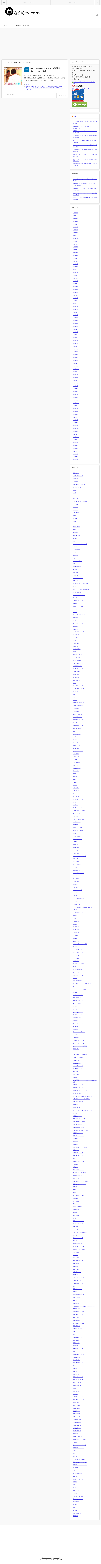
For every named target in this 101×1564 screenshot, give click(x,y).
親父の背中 (75, 1467)
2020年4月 (75, 255)
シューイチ (75, 765)
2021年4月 (75, 221)
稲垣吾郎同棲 (53, 87)
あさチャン (75, 575)
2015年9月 (75, 411)
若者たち (75, 1456)
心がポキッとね (76, 1229)
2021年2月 (75, 227)
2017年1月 (75, 366)
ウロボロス (75, 620)
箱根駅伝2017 (76, 1413)
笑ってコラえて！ (77, 1402)
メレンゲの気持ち (77, 1003)
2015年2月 (75, 431)
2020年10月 (76, 238)
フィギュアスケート (78, 929)
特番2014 (75, 1368)
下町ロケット (76, 1071)
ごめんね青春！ (76, 711)
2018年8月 (75, 312)
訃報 (74, 1470)
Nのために (75, 532)
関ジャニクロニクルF (78, 1499)
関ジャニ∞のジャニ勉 (78, 1496)
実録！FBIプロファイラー (79, 1206)
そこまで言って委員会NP (79, 799)
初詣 (74, 1158)
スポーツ (75, 779)
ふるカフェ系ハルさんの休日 (80, 944)
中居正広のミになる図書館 (79, 1118)
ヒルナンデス (76, 921)
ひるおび (75, 918)
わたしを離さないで (78, 1065)
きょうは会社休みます (78, 663)
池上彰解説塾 (76, 1340)
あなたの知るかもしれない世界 (80, 583)
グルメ (74, 683)
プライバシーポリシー (28, 2)
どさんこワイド (76, 844)
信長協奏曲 (75, 1144)
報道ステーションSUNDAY (79, 1184)
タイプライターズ (77, 807)
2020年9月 (75, 241)
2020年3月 (75, 258)
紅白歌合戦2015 (77, 1422)
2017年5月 (75, 354)
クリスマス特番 (76, 677)
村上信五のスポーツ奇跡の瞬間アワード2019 (84, 1306)
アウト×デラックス (77, 566)
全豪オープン (76, 1150)
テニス (74, 833)
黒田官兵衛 (75, 1516)
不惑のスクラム (76, 1077)
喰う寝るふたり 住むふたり (79, 1172)
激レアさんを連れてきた (79, 1354)
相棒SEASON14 (77, 1385)
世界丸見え (75, 1104)
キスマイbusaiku (77, 660)
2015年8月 (75, 414)
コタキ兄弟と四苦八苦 (78, 702)
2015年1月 (75, 434)
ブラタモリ (75, 935)
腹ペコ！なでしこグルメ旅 (79, 1445)
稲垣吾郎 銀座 (46, 87)
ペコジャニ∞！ (76, 955)
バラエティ (75, 909)
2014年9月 (75, 445)
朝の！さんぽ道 (76, 1297)
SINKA (62, 1559)
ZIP (74, 563)
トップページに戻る (9, 94)
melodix (75, 515)
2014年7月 (75, 451)
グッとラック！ (76, 674)
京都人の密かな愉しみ (78, 1127)
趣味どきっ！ (76, 1476)
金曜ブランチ (76, 1490)
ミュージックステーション (79, 989)
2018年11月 (76, 303)
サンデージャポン (77, 745)
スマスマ (75, 785)
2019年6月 (75, 283)
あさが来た (75, 572)
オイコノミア (76, 626)
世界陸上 (75, 1113)
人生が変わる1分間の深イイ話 (80, 1130)
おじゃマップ (76, 634)
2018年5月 (75, 320)
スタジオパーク (76, 773)
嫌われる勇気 (76, 1201)
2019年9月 (75, 275)
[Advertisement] (50, 43)
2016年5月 (75, 388)
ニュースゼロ (76, 881)
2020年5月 (75, 252)
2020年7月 (75, 246)
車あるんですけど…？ (78, 1479)
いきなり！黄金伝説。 (78, 600)
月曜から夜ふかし (77, 1289)
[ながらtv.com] (22, 11)
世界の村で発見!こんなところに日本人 (82, 1096)
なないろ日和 (76, 861)
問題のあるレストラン (78, 1169)
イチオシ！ (75, 603)
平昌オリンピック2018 (78, 1221)
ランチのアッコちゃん (78, 1034)
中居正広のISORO (77, 1116)
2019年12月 (76, 266)
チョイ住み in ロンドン (78, 830)
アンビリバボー (76, 597)
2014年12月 (76, 437)
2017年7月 (75, 349)
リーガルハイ (76, 1037)
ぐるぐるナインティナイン (79, 680)
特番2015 (75, 1371)
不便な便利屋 (76, 1074)
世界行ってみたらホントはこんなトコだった (84, 1110)
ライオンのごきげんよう (79, 1031)
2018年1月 (75, 332)
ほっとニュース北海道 (78, 963)
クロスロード (76, 691)
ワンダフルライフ (77, 1068)
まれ (74, 986)
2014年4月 (75, 459)
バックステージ (76, 901)
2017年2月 (75, 363)
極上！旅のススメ (77, 1320)
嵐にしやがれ (76, 1215)
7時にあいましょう (77, 487)
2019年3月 (75, 292)
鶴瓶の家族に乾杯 (77, 1513)
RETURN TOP (62, 95)
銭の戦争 (75, 1493)
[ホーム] (4, 2)
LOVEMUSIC (76, 512)
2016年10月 (76, 374)
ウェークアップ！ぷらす (79, 614)
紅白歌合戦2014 (77, 1419)
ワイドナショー (76, 1063)
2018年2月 (75, 329)
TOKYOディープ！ (77, 549)
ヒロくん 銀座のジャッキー (51, 86)
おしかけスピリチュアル (79, 631)
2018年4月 (75, 323)
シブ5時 (75, 759)
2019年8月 (75, 278)
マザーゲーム (76, 972)
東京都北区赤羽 (76, 1308)
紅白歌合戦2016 (77, 1425)
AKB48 (74, 490)
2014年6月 (75, 454)
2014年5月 (75, 456)
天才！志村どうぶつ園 (78, 1195)
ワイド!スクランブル (78, 1057)
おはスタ (75, 640)
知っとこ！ (75, 1394)
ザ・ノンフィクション (78, 722)
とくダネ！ (75, 841)
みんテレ (75, 992)
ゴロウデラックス (77, 717)
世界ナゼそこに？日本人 (79, 1087)
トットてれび (76, 847)
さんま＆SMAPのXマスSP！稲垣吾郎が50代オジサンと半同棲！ (47, 69)
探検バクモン (76, 1257)
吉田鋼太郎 (75, 1164)
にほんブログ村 (76, 83)
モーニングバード (77, 1014)
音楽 (74, 1507)
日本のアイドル (76, 1280)
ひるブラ (75, 924)
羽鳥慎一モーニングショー (79, 1439)
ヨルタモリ (75, 1029)
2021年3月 (75, 224)
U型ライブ (75, 555)
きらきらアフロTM (77, 666)
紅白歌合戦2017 (77, 1428)
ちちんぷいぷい (76, 821)
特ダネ (74, 1365)
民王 (74, 1331)
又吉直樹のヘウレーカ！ (79, 1161)
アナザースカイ (76, 580)
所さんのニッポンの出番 (79, 1249)
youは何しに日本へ (77, 561)
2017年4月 (75, 357)
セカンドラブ (76, 787)
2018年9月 (75, 309)
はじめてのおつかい (78, 892)
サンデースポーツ (77, 748)
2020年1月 (75, 264)
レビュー (28, 84)
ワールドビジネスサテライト (80, 1054)
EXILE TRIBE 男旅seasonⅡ (80, 501)
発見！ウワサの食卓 (78, 1377)
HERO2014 (75, 507)
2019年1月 (75, 298)
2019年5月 (75, 286)
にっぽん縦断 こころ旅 (78, 873)
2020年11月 (76, 235)
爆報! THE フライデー (78, 1362)
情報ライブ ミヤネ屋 (78, 1238)
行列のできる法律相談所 (79, 1459)
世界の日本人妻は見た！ (79, 1093)
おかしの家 (75, 629)
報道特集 (75, 1186)
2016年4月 (75, 391)
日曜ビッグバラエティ (78, 1277)
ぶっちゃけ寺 (76, 932)
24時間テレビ (76, 478)
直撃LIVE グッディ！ (78, 1379)
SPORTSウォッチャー (78, 541)
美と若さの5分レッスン (78, 1436)
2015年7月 (75, 417)
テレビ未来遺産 (76, 836)
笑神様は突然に (76, 1405)
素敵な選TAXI (76, 1433)
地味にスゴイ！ (76, 1178)
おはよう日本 (76, 643)
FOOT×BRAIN (76, 504)
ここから (75, 697)
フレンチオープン (77, 949)
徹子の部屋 (75, 1226)
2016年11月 (76, 371)
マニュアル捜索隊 (77, 980)
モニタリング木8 (77, 1017)
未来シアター (76, 1300)
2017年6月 (75, 351)
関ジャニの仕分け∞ (77, 1501)
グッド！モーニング (78, 668)
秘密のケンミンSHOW (78, 1399)
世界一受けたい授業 (78, 1101)
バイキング (75, 887)
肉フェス (75, 1442)
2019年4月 (75, 289)
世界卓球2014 (76, 1107)
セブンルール (76, 790)
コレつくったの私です (78, 714)
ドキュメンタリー (77, 839)
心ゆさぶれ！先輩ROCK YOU (80, 1232)
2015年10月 (76, 408)
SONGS (75, 538)
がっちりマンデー (77, 654)
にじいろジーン (76, 867)
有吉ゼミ (75, 1291)
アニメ (74, 586)
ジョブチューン (76, 768)
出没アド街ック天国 (78, 1152)
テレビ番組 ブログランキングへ (80, 88)
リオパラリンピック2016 (79, 1043)
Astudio (74, 492)
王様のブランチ (76, 1374)
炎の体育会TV (76, 1360)
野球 (74, 1484)
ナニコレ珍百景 (76, 864)
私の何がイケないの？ (78, 1396)
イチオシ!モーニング (78, 606)
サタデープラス (76, 734)
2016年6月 (75, 386)
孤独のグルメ (76, 1203)
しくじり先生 (76, 753)
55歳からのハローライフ (79, 484)
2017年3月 (75, 360)
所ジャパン (75, 1255)
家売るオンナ (76, 1209)
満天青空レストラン (78, 1348)
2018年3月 (75, 326)
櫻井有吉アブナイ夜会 (78, 1323)
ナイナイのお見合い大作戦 (79, 856)
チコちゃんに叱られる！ (79, 819)
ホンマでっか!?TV (77, 969)
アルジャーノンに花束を (79, 595)
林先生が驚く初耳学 (78, 1314)
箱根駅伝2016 (76, 1411)
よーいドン (75, 1026)
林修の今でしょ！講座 (78, 1311)
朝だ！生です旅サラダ (78, 1294)
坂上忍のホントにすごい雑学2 (80, 1181)
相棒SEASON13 (77, 1382)
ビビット (75, 915)
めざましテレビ (76, 997)
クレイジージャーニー (78, 688)
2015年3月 (75, 428)
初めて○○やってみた (78, 1155)
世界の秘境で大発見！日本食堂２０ (81, 1098)
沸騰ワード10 (76, 1343)
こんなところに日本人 (78, 719)
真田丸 (74, 1388)
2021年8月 (75, 212)
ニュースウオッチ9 (77, 878)
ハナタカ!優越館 (77, 904)
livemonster (75, 509)
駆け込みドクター (77, 1510)
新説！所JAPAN (77, 1272)
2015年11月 (76, 405)
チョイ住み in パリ (77, 827)
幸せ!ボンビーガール (78, 1223)
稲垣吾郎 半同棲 (37, 87)
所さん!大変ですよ (77, 1243)
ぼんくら (75, 966)
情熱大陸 (75, 1240)
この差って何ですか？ (78, 705)
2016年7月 (75, 383)
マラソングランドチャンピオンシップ (82, 983)
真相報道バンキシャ (78, 1391)
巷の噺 (74, 1218)
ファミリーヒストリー (78, 926)
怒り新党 (75, 1235)
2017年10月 (76, 340)
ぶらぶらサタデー (77, 941)
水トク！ (75, 1334)
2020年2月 (75, 261)
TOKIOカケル (76, 546)
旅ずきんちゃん (76, 1274)
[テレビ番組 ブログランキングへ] (77, 87)
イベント (75, 612)
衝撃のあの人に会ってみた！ (80, 1462)
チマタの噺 (75, 824)
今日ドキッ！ (76, 1138)
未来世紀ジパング (77, 1303)
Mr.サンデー (76, 524)
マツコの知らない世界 (78, 975)
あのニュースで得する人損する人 (81, 589)
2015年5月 (75, 422)
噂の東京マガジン (77, 1175)
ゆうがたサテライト (78, 1023)
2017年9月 (75, 343)
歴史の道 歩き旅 (77, 1328)
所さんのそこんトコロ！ (79, 1246)
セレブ (74, 793)
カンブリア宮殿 (76, 657)
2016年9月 (75, 377)
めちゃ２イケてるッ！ (78, 1000)
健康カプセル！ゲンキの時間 (80, 1147)
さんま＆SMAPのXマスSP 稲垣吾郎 (35, 86)
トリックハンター (77, 850)
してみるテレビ (76, 756)
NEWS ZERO (76, 526)
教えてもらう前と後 (78, 1260)
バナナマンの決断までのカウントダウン (82, 907)
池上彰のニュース (77, 1337)
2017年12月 (76, 334)
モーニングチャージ (78, 1012)
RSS (75, 116)
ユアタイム (75, 1020)
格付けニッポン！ (77, 1317)
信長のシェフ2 (76, 1141)
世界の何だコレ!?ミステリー (80, 1090)
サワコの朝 (75, 742)
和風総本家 (75, 1167)
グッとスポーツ (76, 671)
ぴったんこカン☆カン (78, 912)
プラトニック (76, 938)
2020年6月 (75, 249)
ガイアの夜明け (76, 649)
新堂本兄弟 (75, 1266)
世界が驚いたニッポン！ (79, 1084)
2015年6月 (75, 420)
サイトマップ (72, 2)
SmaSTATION (76, 535)
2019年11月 (76, 269)
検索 (99, 1)
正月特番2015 (76, 1326)
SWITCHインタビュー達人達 (80, 544)
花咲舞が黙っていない (78, 1447)
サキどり (75, 731)
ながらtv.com (47, 1559)
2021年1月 (75, 229)
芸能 (74, 1453)
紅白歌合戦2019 (77, 1430)
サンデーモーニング (78, 751)
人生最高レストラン (78, 1133)
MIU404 (75, 518)
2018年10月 (76, 306)
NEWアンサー (76, 529)
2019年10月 (76, 272)
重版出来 (75, 1481)
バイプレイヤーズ (77, 890)
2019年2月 (75, 295)
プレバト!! (75, 946)
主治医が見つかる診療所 (79, 1121)
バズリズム (75, 895)
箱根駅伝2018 (76, 1416)
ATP (74, 495)
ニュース (75, 875)
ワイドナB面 (76, 1060)
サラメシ (75, 739)
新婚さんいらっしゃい (78, 1269)
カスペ (74, 651)
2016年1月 (75, 400)
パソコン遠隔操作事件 (78, 898)
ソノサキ (75, 802)
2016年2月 (75, 397)
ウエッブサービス (77, 617)
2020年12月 (76, 232)
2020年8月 (75, 244)
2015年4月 (75, 425)
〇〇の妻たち (76, 473)
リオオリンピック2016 (78, 1040)
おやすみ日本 (76, 646)
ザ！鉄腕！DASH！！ (78, 728)
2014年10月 (76, 442)
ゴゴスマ (75, 700)
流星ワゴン (75, 1345)
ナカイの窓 (75, 858)
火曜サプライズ (76, 1357)
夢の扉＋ (75, 1189)
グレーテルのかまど (78, 685)
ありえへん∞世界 (77, 592)
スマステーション (77, 782)
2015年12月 (76, 403)
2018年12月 (76, 300)
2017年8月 (75, 346)
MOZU (74, 521)
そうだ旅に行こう (77, 796)
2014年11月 (76, 439)
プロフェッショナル (78, 952)
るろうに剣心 (76, 1048)
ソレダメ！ (75, 804)
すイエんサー (76, 770)
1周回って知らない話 (78, 475)
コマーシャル (76, 708)
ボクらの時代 (76, 961)
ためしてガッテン (77, 816)
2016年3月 (75, 394)
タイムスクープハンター (79, 810)
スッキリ (75, 776)
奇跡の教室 (75, 1198)
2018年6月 (75, 317)
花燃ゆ (74, 1450)
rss (97, 15)
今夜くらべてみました (78, 1135)
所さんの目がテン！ (78, 1252)
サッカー (75, 736)
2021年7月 (75, 215)
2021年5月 (75, 218)
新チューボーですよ (78, 1263)
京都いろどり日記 (77, 1124)
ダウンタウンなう (77, 813)
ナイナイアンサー (77, 853)
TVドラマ (75, 552)
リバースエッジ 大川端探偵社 (80, 1046)
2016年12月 (76, 369)
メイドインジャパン (78, 995)
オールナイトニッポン (78, 623)
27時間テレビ (76, 481)
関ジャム (75, 1504)
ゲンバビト (75, 694)
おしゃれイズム (76, 637)
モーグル (75, 1006)
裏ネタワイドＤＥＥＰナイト (80, 1464)
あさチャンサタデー (78, 578)
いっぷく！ (75, 609)
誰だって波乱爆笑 (77, 1473)
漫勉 (74, 1351)
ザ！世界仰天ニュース (78, 725)
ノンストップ (76, 884)
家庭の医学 (75, 1212)
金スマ (74, 1487)
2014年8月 (75, 448)
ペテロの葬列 (76, 958)
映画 (74, 1286)
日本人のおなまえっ (78, 1283)
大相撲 (74, 1192)
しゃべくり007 (76, 762)
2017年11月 (76, 337)
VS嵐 (74, 558)
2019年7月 (75, 281)
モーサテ (75, 1009)
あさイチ (75, 569)
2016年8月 (75, 380)
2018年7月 (75, 315)
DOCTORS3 (76, 498)
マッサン (75, 978)
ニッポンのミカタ (77, 870)
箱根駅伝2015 (76, 1408)
